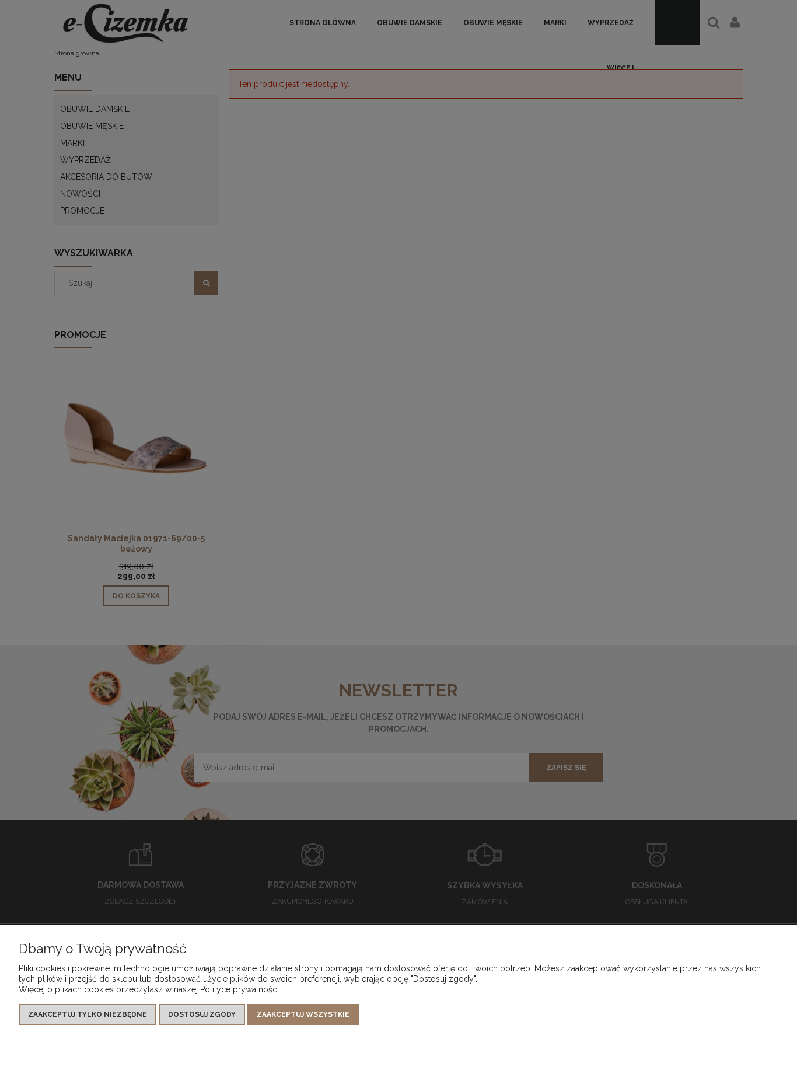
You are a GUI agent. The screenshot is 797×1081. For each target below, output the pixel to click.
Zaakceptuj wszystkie (303, 1014)
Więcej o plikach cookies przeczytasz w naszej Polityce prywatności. (150, 989)
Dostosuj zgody (202, 1014)
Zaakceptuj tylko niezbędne (87, 1014)
